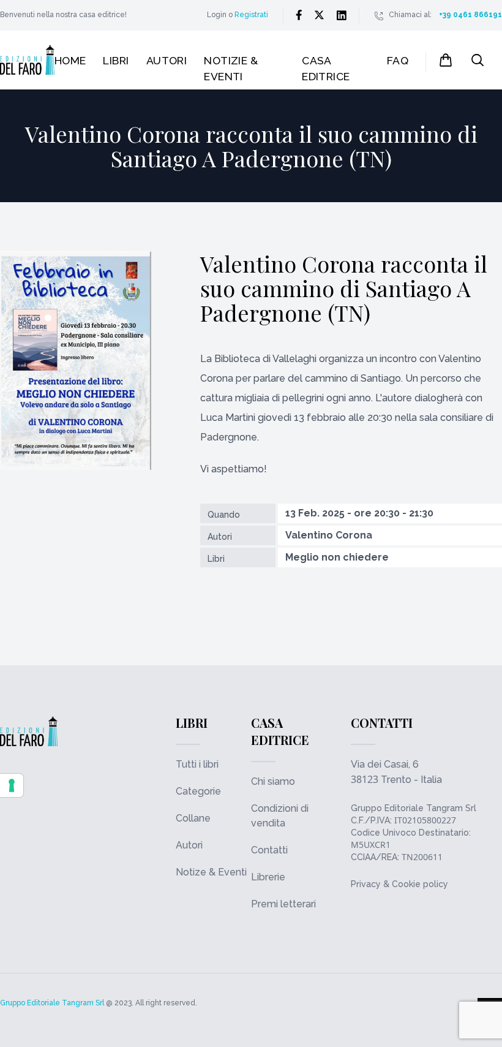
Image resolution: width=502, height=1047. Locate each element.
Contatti (269, 850)
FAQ (397, 60)
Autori (166, 60)
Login (217, 14)
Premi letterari (283, 904)
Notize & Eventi (211, 872)
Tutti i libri (197, 764)
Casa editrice (326, 68)
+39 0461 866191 (470, 14)
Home (70, 60)
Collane (193, 818)
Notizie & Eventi (231, 68)
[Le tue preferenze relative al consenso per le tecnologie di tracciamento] (11, 785)
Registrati (251, 14)
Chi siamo (273, 781)
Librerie (268, 877)
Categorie (198, 791)
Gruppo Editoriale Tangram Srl (413, 808)
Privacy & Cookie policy (399, 884)
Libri (116, 60)
